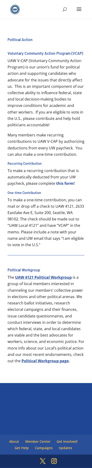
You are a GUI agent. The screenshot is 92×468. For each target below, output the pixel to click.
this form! (65, 183)
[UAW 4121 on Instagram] (54, 461)
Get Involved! (67, 441)
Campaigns (44, 448)
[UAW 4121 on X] (43, 461)
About (14, 441)
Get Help (22, 448)
